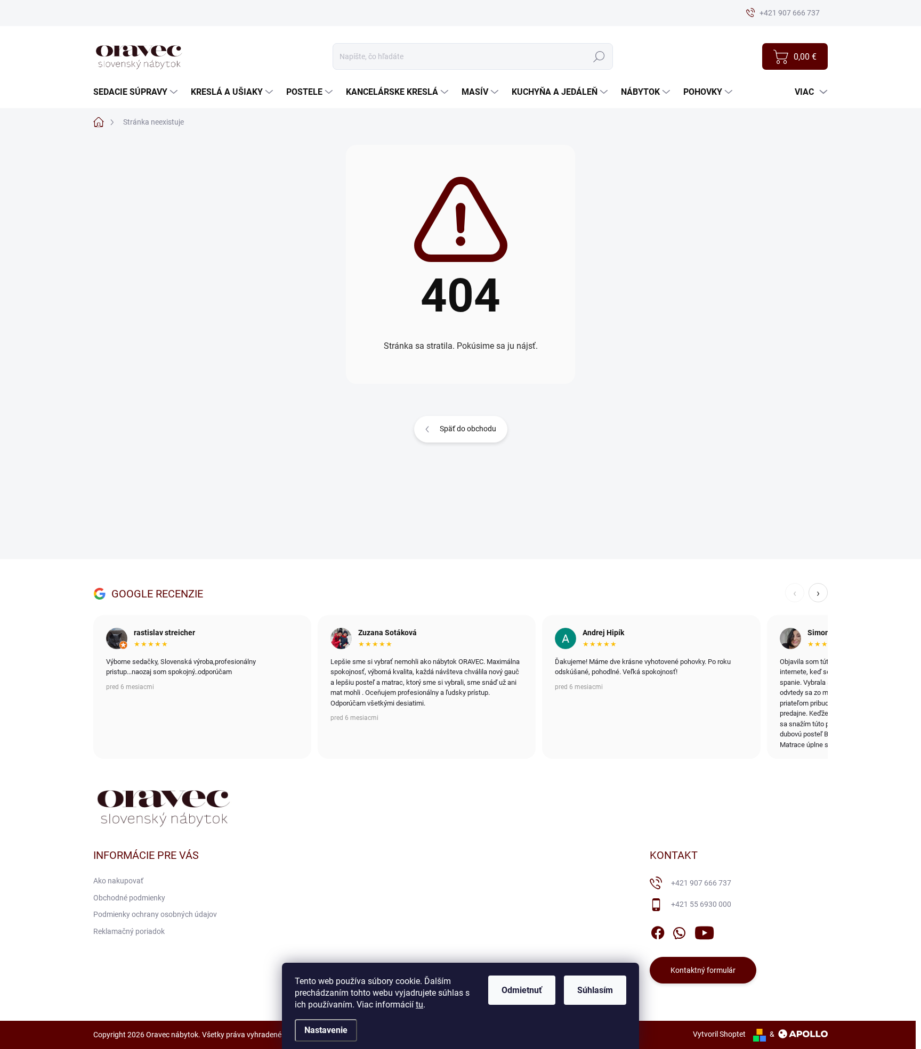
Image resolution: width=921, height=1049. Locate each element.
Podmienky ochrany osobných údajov (155, 914)
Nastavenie (326, 1030)
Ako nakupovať (118, 880)
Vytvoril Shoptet (719, 1034)
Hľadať (598, 56)
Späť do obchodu (468, 428)
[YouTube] (704, 931)
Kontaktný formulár (703, 970)
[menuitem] (136, 92)
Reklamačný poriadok (129, 931)
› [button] (818, 592)
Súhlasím (595, 990)
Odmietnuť (522, 990)
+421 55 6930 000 (701, 904)
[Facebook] (658, 931)
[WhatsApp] (679, 931)
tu (419, 1004)
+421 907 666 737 (701, 883)
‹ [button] (794, 592)
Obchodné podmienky (129, 898)
